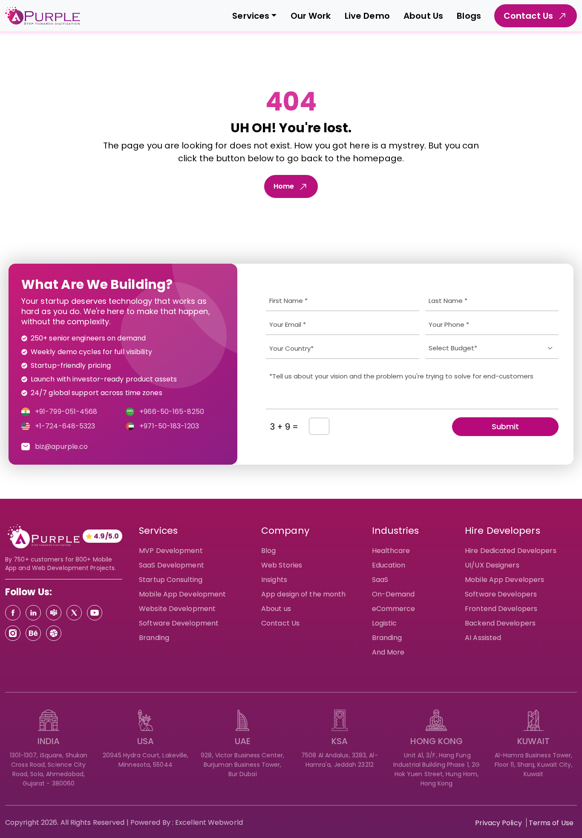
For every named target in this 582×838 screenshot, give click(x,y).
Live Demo (367, 16)
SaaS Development (171, 565)
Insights (274, 580)
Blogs (469, 16)
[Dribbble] (53, 633)
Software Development (179, 623)
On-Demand (393, 594)
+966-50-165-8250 (171, 411)
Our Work (311, 16)
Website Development (177, 609)
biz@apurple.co (61, 446)
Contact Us (280, 623)
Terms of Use (551, 823)
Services (250, 16)
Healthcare (391, 551)
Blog (268, 551)
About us (276, 609)
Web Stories (281, 565)
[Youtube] (94, 612)
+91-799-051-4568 (66, 411)
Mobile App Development (182, 594)
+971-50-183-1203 (169, 426)
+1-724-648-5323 (65, 426)
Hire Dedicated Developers (510, 551)
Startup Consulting (170, 580)
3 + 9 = (284, 427)
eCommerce (393, 609)
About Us (423, 16)
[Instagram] (12, 633)
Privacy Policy (498, 823)
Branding (154, 638)
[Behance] (33, 633)
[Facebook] (12, 612)
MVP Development (171, 551)
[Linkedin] (33, 612)
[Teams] (53, 612)
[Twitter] (74, 612)
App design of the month (303, 594)
